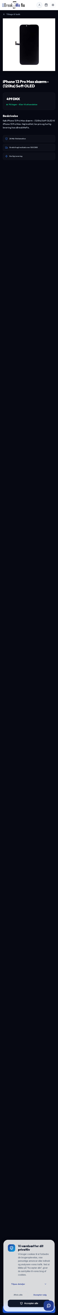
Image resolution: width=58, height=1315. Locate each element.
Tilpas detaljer (18, 1284)
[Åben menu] (53, 5)
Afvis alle (18, 1295)
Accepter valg (40, 1295)
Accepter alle (31, 1303)
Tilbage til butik (13, 14)
